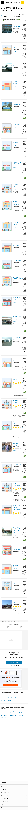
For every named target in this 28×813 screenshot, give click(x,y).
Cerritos (3, 697)
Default (23, 14)
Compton (24, 696)
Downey (9, 696)
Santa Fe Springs (11, 621)
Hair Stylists (13, 711)
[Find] (22, 2)
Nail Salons (21, 712)
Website (14, 29)
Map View (6, 16)
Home (2, 621)
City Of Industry (23, 698)
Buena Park (10, 697)
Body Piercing (4, 717)
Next (21, 627)
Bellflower (3, 700)
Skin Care (22, 300)
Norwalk (9, 700)
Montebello (17, 697)
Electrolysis (3, 711)
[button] (26, 2)
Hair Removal (4, 715)
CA (5, 621)
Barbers (21, 711)
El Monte (17, 696)
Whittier (2, 696)
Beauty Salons (16, 28)
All (12, 16)
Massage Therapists (12, 713)
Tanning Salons (4, 712)
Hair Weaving (13, 715)
